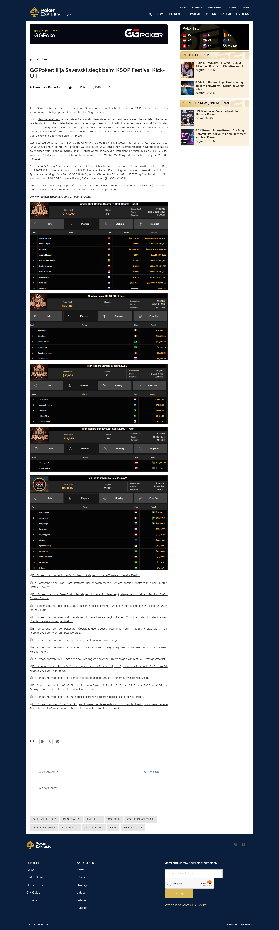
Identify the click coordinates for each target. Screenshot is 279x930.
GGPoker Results (44, 828)
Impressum (231, 925)
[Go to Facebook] (243, 845)
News (160, 14)
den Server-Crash (49, 119)
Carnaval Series (44, 186)
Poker (183, 8)
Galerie (226, 14)
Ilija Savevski (94, 828)
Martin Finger (133, 828)
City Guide (231, 8)
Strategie (194, 14)
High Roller (70, 828)
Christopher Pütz (44, 819)
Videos (211, 14)
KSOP (113, 828)
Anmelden (152, 772)
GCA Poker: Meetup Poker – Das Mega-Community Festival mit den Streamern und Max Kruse (221, 134)
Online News (214, 8)
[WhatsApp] (57, 741)
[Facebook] (42, 741)
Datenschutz (246, 925)
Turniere (245, 8)
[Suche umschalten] (150, 14)
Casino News (197, 8)
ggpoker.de (109, 190)
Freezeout (94, 819)
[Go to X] (251, 845)
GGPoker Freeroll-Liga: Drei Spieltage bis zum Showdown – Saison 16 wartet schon (219, 86)
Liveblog (242, 14)
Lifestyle (175, 14)
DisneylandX (71, 819)
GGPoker (42, 59)
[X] (50, 741)
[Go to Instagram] (235, 845)
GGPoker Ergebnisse (140, 819)
